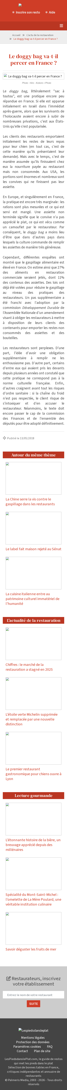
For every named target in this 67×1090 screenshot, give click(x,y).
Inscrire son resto (28, 12)
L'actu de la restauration (39, 35)
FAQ (49, 1046)
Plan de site (42, 1051)
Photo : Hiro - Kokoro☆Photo (36, 83)
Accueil (16, 35)
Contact (22, 1051)
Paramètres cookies (27, 1046)
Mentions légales (33, 1037)
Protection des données (33, 1042)
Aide (52, 12)
